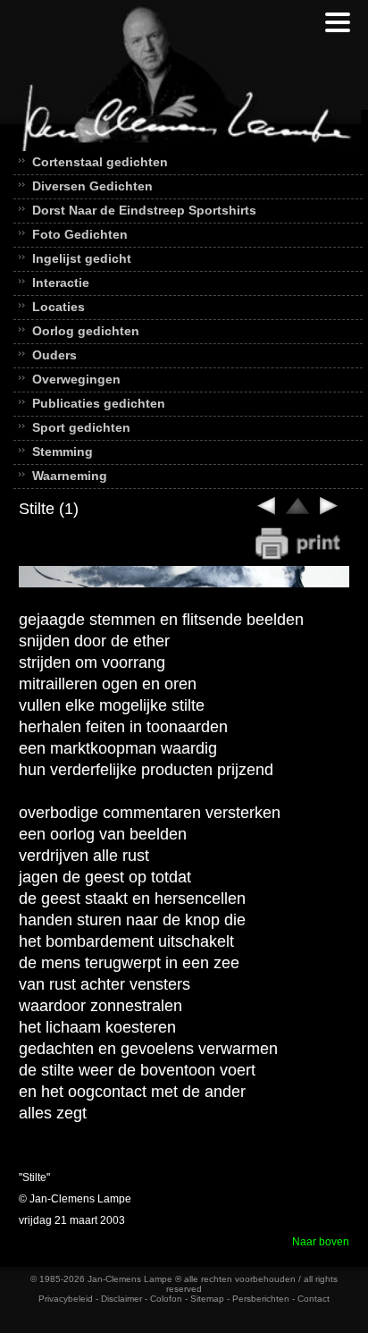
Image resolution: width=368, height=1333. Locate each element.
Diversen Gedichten (92, 186)
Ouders (54, 355)
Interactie (60, 282)
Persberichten (260, 1298)
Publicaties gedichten (98, 403)
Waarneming (69, 475)
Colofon (166, 1298)
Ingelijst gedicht (81, 258)
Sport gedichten (81, 427)
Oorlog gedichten (85, 331)
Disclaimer (121, 1298)
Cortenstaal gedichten (100, 162)
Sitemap (207, 1298)
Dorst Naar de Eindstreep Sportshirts (144, 210)
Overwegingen (76, 379)
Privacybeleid (65, 1298)
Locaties (58, 307)
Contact (313, 1298)
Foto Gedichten (80, 234)
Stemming (62, 451)
